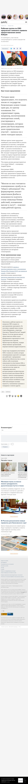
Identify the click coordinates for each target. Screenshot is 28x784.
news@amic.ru (24, 595)
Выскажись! (5, 48)
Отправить (5, 446)
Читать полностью (14, 520)
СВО (3, 391)
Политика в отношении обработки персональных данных (12, 580)
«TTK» (19, 630)
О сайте (2, 572)
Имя (2, 430)
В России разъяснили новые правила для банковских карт (14, 525)
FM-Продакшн (4, 565)
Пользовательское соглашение (7, 567)
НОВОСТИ (3, 25)
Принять (20, 780)
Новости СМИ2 (4, 458)
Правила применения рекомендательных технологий (11, 578)
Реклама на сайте (4, 569)
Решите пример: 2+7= (6, 444)
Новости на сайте (4, 564)
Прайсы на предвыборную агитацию (8, 574)
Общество (11, 25)
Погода (2, 570)
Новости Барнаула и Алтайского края (8, 576)
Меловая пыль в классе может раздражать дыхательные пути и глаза (12, 487)
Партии (8, 391)
